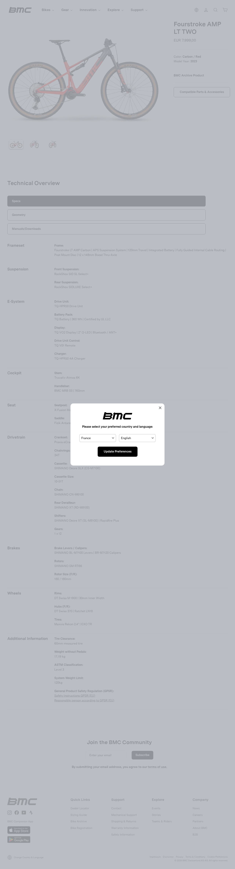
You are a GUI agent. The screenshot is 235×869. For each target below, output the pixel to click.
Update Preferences (117, 451)
